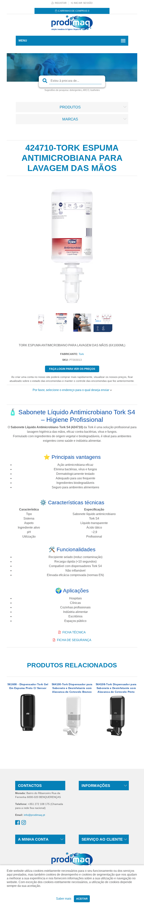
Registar (60, 3)
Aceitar (82, 898)
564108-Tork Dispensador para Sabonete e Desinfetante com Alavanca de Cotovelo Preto (116, 688)
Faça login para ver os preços (72, 368)
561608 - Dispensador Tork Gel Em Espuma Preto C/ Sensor (28, 686)
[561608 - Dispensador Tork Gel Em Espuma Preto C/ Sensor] (28, 712)
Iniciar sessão (83, 3)
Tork (81, 353)
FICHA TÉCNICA (74, 632)
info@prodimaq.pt (34, 814)
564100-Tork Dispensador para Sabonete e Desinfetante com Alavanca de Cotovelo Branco (72, 688)
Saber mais (63, 898)
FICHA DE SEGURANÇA (74, 640)
